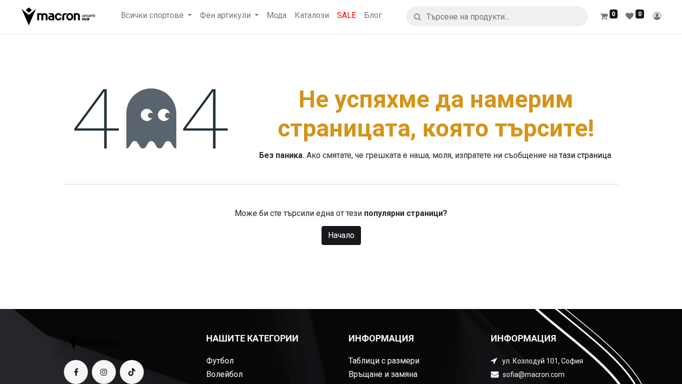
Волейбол (224, 374)
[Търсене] (417, 17)
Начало (341, 235)
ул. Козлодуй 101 (530, 361)
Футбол (220, 361)
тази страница (585, 155)
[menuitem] (277, 15)
